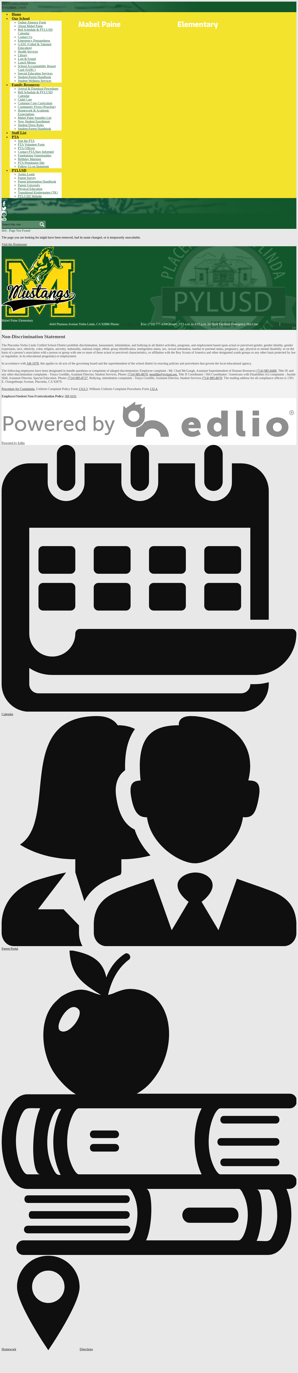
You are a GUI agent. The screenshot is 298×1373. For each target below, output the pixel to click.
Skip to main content (15, 3)
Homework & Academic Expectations (33, 112)
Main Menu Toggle (14, 7)
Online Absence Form (32, 22)
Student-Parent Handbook (34, 77)
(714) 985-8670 (138, 374)
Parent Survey (27, 178)
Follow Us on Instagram (33, 166)
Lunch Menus (27, 62)
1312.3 (83, 389)
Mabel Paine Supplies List (34, 117)
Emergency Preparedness (34, 40)
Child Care (25, 99)
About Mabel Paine (30, 26)
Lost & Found (27, 59)
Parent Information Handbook (37, 181)
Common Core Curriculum (35, 103)
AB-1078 (33, 363)
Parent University (29, 185)
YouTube (4, 218)
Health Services (28, 51)
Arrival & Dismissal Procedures (38, 88)
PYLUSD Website (30, 196)
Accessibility (288, 324)
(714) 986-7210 (130, 324)
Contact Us (25, 37)
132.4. (154, 389)
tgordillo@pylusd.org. (163, 374)
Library (22, 55)
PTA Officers (26, 148)
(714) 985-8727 (78, 378)
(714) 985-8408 (266, 370)
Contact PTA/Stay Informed (36, 152)
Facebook (4, 203)
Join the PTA (26, 141)
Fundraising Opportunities (34, 155)
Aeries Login (26, 174)
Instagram (4, 213)
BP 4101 (70, 396)
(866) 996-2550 (269, 324)
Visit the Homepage (14, 244)
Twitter (4, 208)
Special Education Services (35, 73)
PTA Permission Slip (31, 162)
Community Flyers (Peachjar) (37, 107)
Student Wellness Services (34, 80)
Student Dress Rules (31, 125)
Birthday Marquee (29, 159)
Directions (86, 1349)
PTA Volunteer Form (31, 144)
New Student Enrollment (34, 121)
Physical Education (30, 189)
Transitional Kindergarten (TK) (38, 192)
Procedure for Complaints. (18, 389)
